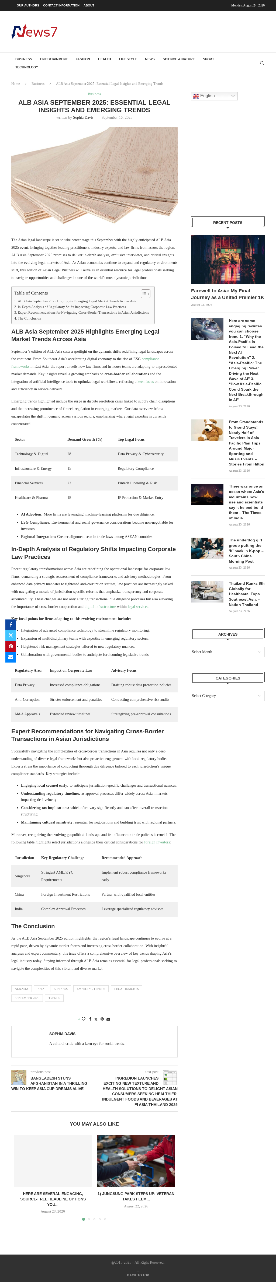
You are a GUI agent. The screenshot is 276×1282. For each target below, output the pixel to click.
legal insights (126, 988)
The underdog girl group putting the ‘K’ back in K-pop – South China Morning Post (246, 550)
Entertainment (54, 59)
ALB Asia (21, 988)
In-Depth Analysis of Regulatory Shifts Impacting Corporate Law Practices (72, 307)
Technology (26, 67)
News (150, 59)
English (207, 95)
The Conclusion (29, 318)
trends (54, 998)
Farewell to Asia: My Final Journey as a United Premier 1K (227, 294)
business (61, 988)
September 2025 (27, 998)
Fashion (83, 59)
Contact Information (61, 5)
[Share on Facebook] (10, 624)
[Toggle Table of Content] (143, 293)
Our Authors (28, 5)
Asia (40, 988)
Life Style (128, 59)
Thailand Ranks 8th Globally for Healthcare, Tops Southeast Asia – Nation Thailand (247, 594)
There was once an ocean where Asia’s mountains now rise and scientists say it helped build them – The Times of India (246, 502)
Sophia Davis (83, 117)
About (89, 5)
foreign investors (157, 842)
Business (23, 59)
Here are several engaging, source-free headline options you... (53, 1199)
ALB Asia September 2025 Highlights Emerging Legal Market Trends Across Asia (77, 301)
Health (104, 59)
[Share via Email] (10, 657)
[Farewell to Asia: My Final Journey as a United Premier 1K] (228, 259)
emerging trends (91, 988)
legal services (138, 607)
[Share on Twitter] (10, 635)
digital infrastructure (100, 607)
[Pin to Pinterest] (10, 646)
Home (15, 84)
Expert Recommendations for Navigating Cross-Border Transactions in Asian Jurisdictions (83, 312)
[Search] (262, 63)
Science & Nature (179, 59)
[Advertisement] (166, 31)
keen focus (145, 382)
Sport (208, 59)
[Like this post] (83, 1019)
